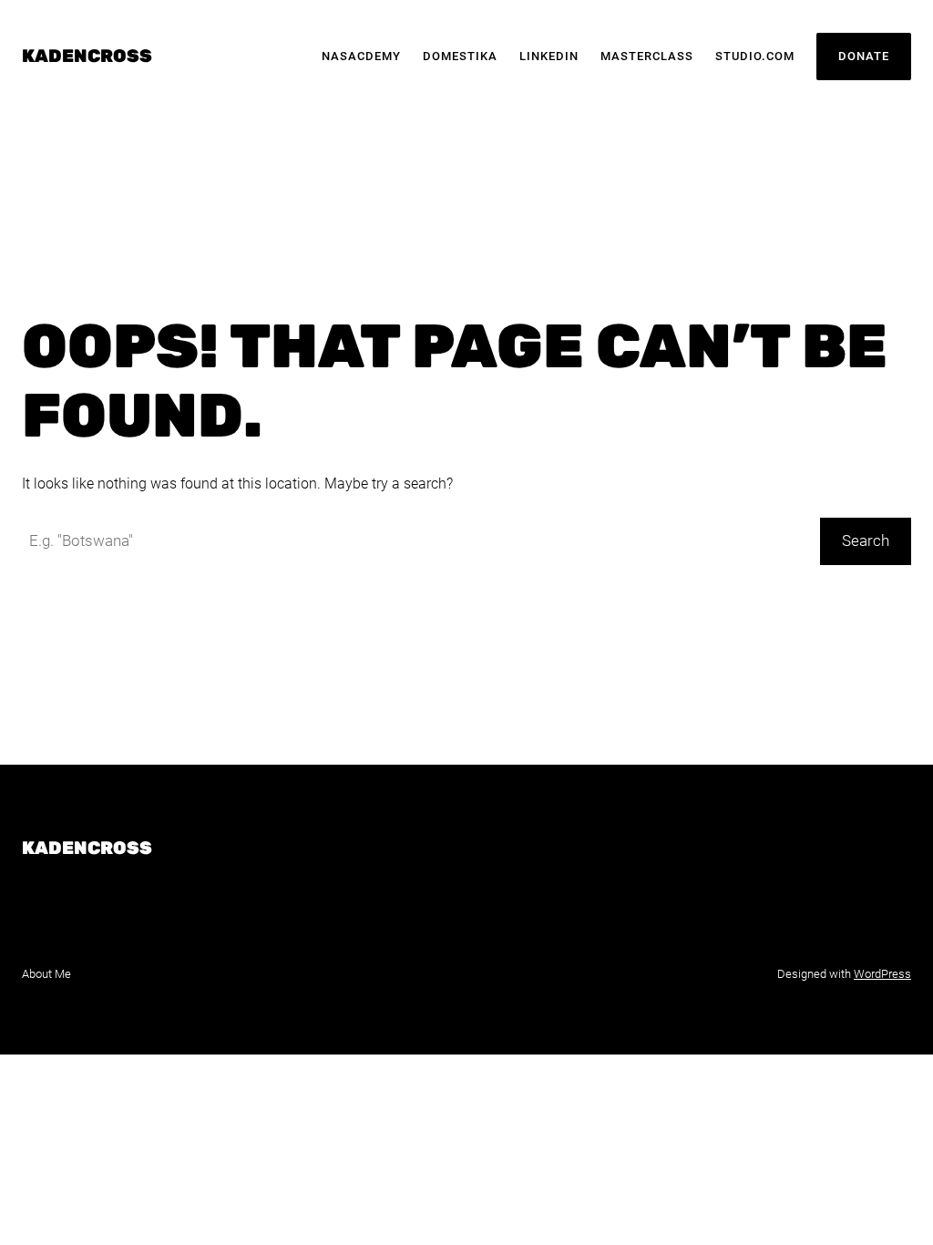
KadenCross (87, 56)
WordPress (882, 974)
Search (865, 541)
